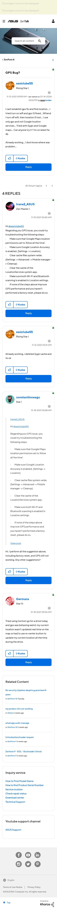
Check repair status (15, 793)
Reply (28, 167)
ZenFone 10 (12, 699)
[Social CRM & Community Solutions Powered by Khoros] (47, 903)
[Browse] (5, 21)
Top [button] (8, 902)
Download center (14, 797)
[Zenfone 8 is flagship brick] (46, 186)
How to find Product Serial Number (24, 785)
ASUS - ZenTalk (18, 21)
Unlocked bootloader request (19, 737)
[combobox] (28, 41)
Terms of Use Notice (12, 887)
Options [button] (53, 60)
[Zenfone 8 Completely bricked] (52, 186)
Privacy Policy (34, 887)
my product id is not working (19, 709)
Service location (14, 789)
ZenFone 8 (9, 59)
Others (10, 713)
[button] (10, 158)
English (11, 880)
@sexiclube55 (16, 226)
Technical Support (15, 801)
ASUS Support (13, 829)
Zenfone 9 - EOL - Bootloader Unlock (23, 751)
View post (15, 543)
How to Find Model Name (19, 781)
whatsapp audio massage (17, 723)
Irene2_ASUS (17, 419)
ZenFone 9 (11, 741)
